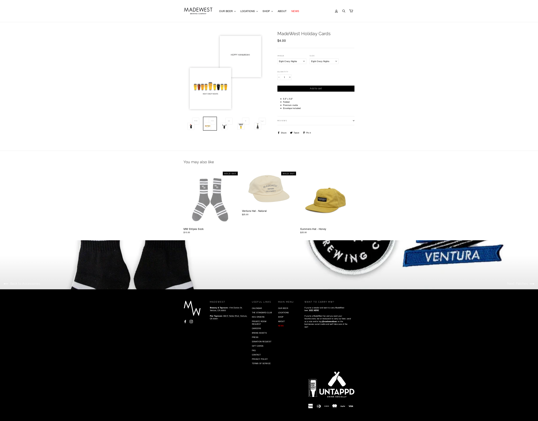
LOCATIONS (248, 11)
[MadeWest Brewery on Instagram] (191, 321)
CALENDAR (257, 308)
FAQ (254, 350)
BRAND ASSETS (259, 332)
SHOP (267, 11)
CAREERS (256, 328)
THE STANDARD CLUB (262, 312)
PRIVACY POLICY (260, 359)
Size (312, 56)
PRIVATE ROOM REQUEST (259, 322)
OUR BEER (226, 11)
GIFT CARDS (258, 346)
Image (280, 56)
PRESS (255, 337)
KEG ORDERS (258, 317)
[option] (225, 72)
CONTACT (256, 354)
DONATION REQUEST (262, 341)
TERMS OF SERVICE (261, 363)
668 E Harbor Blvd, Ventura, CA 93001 (228, 317)
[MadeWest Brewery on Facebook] (185, 321)
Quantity (282, 72)
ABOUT (282, 11)
